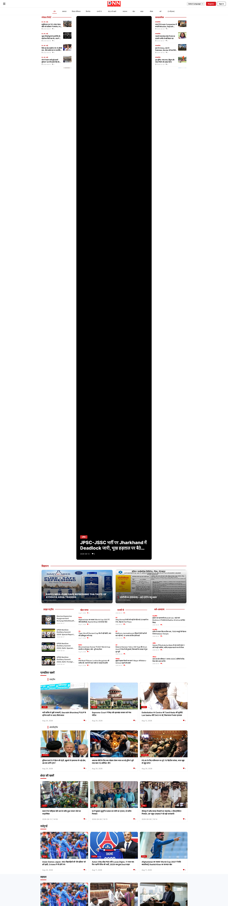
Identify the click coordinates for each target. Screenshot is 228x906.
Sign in (221, 4)
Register (211, 4)
